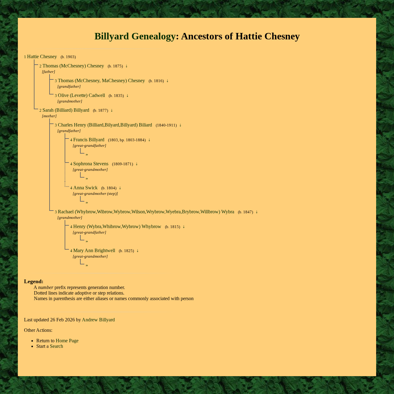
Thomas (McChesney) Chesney (73, 65)
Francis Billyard (89, 139)
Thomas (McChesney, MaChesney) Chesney (102, 80)
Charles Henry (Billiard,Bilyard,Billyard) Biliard (105, 124)
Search (56, 346)
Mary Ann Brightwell (94, 250)
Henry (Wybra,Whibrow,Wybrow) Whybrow (118, 226)
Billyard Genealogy (135, 36)
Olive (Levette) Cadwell (82, 95)
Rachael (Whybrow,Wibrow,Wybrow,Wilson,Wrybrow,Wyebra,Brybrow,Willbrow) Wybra (146, 211)
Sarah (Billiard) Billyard (66, 110)
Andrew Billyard (98, 319)
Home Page (67, 340)
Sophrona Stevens (91, 163)
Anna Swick (86, 187)
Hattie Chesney (42, 56)
